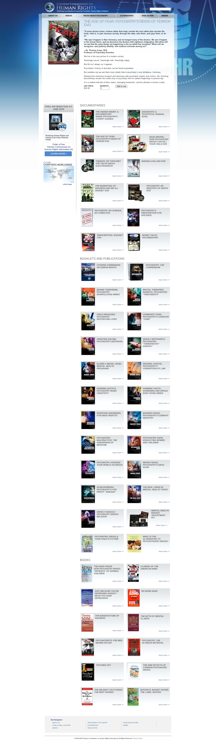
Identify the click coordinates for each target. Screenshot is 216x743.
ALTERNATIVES (126, 16)
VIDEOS (68, 16)
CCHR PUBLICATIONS (130, 722)
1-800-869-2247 (124, 2)
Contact (165, 3)
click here (67, 184)
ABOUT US (53, 16)
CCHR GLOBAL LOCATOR (61, 725)
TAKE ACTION (148, 16)
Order (134, 3)
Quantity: (104, 86)
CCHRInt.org (145, 3)
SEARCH (145, 9)
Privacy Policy (137, 738)
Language (156, 3)
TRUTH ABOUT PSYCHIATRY (95, 16)
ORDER (164, 16)
